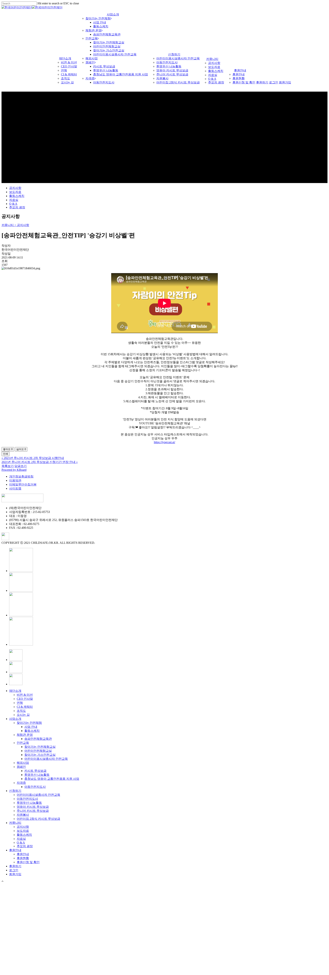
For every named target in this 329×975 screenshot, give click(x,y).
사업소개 (15, 718)
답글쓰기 (20, 466)
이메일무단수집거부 (23, 484)
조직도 (21, 710)
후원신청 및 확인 (28, 862)
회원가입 (15, 874)
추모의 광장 (17, 207)
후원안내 (15, 850)
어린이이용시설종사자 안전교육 (46, 758)
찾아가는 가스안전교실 (40, 754)
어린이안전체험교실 (38, 750)
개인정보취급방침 (21, 476)
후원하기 (15, 866)
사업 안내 (30, 726)
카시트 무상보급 (35, 770)
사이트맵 (15, 488)
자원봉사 (23, 814)
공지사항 (15, 188)
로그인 (13, 870)
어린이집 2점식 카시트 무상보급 (38, 818)
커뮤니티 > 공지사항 (15, 225)
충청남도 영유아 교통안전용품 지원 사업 (51, 778)
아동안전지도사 (35, 786)
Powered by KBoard (14, 469)
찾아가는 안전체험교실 (40, 746)
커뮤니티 (15, 822)
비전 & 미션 (25, 694)
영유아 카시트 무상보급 (33, 806)
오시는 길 (23, 714)
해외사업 (23, 762)
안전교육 (23, 742)
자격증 (21, 782)
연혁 (20, 702)
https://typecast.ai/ (164, 442)
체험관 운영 (25, 734)
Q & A (13, 203)
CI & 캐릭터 (25, 706)
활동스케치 (16, 196)
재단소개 (15, 690)
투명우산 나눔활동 (37, 774)
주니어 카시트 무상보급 (33, 810)
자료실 (13, 200)
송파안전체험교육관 (38, 738)
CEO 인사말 (25, 698)
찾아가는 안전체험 (29, 722)
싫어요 (21, 449)
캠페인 (21, 766)
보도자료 (15, 192)
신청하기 (15, 790)
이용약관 (15, 480)
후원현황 (23, 858)
